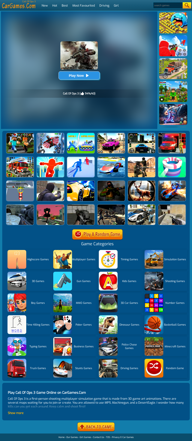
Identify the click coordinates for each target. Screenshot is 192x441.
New (45, 6)
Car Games (128, 437)
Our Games (72, 437)
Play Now (76, 76)
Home (61, 437)
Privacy (115, 437)
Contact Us (98, 437)
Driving (104, 6)
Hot (54, 6)
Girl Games (85, 437)
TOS (108, 437)
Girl (116, 6)
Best (65, 6)
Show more (16, 413)
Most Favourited (83, 6)
